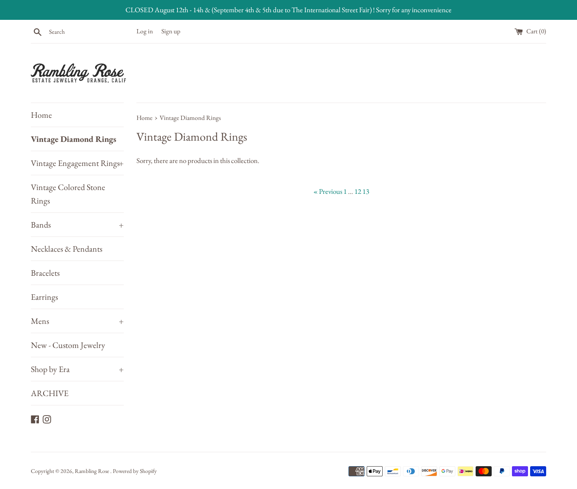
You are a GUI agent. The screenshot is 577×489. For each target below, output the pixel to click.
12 (357, 191)
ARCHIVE (49, 393)
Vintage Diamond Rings (73, 138)
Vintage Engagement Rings (77, 163)
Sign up (170, 31)
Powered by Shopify (135, 471)
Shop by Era (77, 369)
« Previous (327, 191)
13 (365, 191)
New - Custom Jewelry (68, 345)
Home (41, 114)
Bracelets (45, 272)
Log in (144, 31)
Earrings (44, 296)
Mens (77, 320)
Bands (77, 224)
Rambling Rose (92, 471)
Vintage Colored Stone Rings (68, 194)
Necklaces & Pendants (66, 248)
